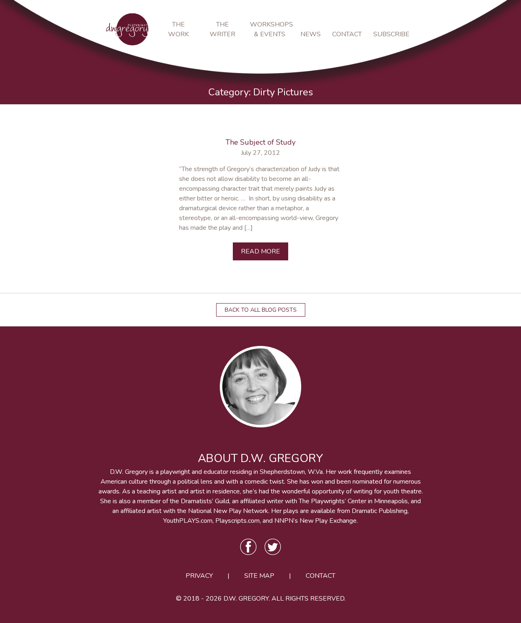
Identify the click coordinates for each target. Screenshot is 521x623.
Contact (347, 34)
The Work (178, 29)
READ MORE (260, 251)
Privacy (199, 575)
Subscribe (389, 34)
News (310, 34)
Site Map (259, 575)
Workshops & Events (269, 29)
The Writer (222, 29)
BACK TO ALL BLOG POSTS (261, 310)
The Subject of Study (260, 142)
